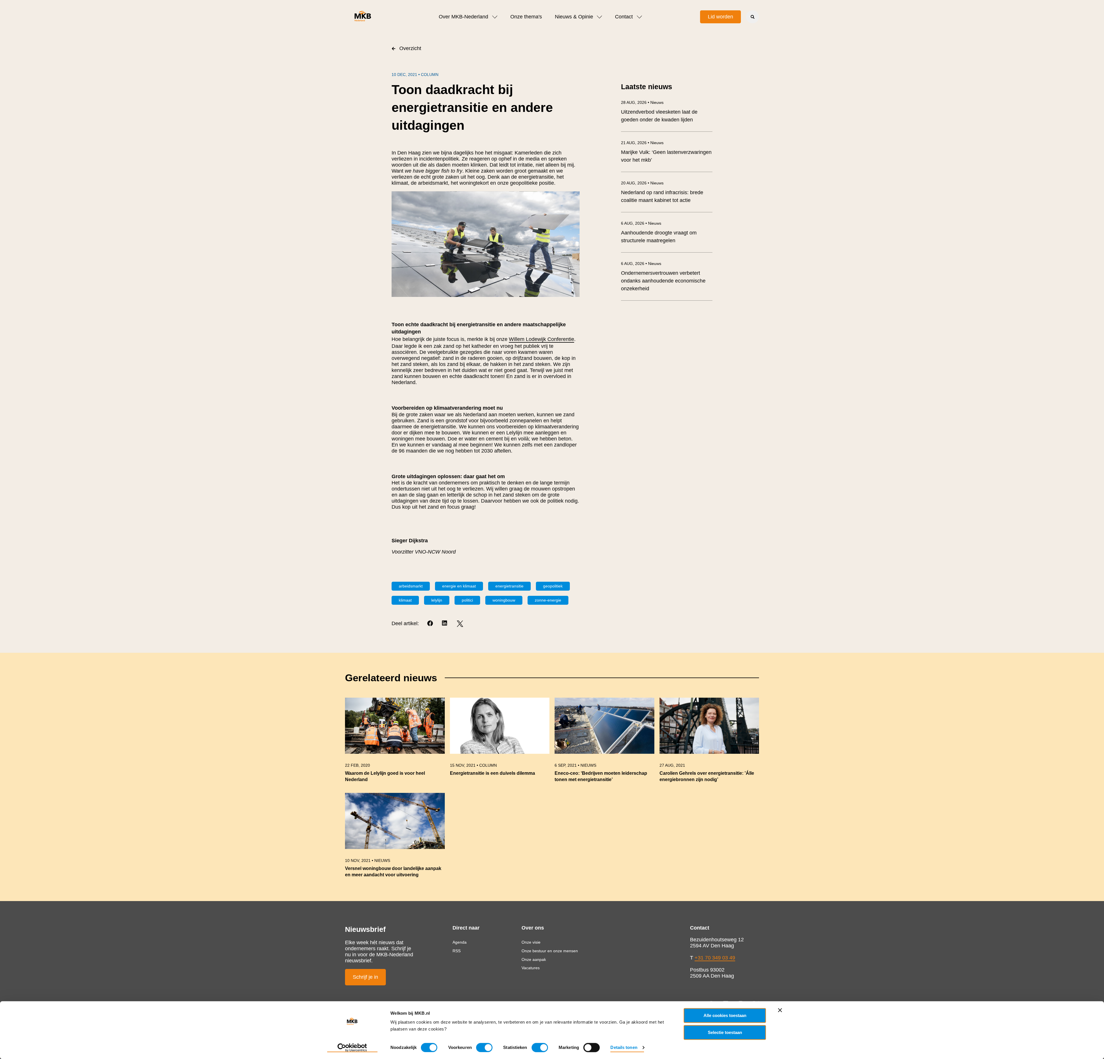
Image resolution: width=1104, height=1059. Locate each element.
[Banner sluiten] (780, 1010)
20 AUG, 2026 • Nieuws (642, 183)
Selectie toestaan (725, 1032)
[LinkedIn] (445, 623)
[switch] (484, 1047)
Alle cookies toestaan (725, 1015)
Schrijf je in (365, 977)
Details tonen (623, 1047)
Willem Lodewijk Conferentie (541, 339)
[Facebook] (430, 623)
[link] (395, 743)
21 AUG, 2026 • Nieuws (642, 142)
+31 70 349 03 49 (715, 958)
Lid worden (720, 17)
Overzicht (410, 48)
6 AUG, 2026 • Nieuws (641, 223)
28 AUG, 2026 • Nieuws (642, 102)
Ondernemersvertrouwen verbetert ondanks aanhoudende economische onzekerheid (663, 280)
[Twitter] (460, 623)
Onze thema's (526, 17)
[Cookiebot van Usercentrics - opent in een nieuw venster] (352, 1047)
